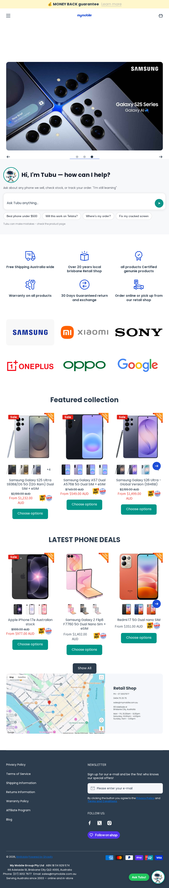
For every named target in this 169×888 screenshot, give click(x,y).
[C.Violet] (132, 469)
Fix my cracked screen (134, 216)
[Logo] (84, 15)
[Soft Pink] (42, 609)
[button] (161, 16)
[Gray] (90, 469)
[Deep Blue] (138, 609)
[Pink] (72, 609)
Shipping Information (21, 783)
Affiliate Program (18, 810)
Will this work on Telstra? (62, 216)
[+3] (48, 469)
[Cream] (97, 609)
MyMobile (22, 856)
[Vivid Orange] (151, 609)
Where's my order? (98, 216)
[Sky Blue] (145, 469)
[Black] (11, 469)
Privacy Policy (16, 765)
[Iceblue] (103, 469)
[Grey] (24, 469)
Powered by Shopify (40, 856)
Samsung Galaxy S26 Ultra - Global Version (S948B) (138, 482)
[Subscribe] (158, 788)
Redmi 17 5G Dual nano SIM (138, 620)
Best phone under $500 (22, 216)
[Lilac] (78, 469)
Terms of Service (18, 774)
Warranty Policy (17, 801)
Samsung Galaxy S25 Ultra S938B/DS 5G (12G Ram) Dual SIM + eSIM (30, 484)
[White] (30, 609)
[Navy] (65, 469)
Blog (9, 819)
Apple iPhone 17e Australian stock (30, 622)
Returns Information (20, 792)
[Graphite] (84, 609)
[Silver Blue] (36, 469)
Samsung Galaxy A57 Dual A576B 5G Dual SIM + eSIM (84, 482)
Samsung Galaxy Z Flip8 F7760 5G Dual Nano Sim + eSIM (84, 624)
